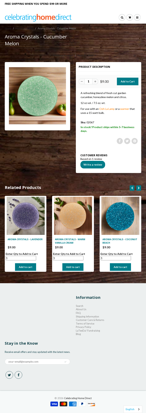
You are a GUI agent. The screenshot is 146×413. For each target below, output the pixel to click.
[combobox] (133, 409)
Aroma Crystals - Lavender (25, 239)
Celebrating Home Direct (78, 398)
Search (79, 305)
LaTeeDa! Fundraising (88, 330)
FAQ (78, 312)
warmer (124, 108)
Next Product (85, 55)
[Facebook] (18, 375)
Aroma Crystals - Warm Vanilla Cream (70, 241)
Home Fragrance (24, 28)
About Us (81, 309)
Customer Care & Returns (90, 319)
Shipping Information (87, 316)
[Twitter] (9, 375)
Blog (78, 334)
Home (8, 28)
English (130, 409)
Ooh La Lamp (107, 108)
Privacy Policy (83, 326)
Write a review (92, 164)
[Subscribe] (65, 362)
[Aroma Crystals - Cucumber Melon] (37, 96)
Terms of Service (85, 323)
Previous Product (62, 55)
